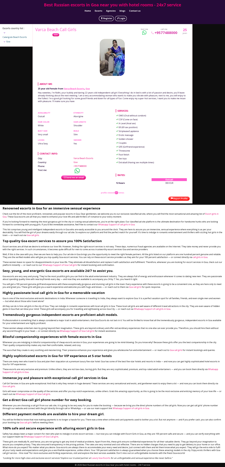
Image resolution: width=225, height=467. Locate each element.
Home (88, 10)
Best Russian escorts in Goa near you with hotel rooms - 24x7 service (112, 5)
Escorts (98, 10)
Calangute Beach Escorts (15, 37)
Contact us (134, 10)
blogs (122, 10)
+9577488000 (166, 32)
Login (122, 18)
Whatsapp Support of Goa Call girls (60, 265)
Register (107, 18)
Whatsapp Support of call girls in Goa (116, 224)
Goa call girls (33, 235)
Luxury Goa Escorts (100, 458)
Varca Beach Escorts (74, 88)
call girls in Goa (200, 257)
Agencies (111, 10)
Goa (88, 88)
